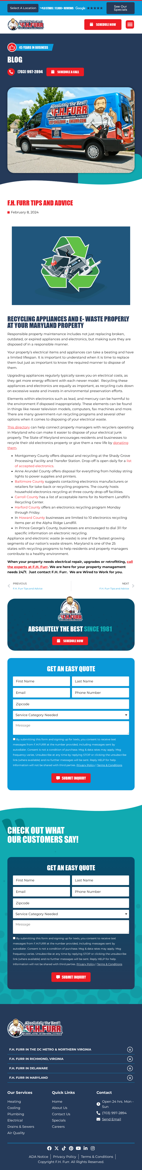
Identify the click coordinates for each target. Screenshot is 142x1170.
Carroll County (26, 497)
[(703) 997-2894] (11, 72)
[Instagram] (92, 1148)
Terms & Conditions (109, 765)
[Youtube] (78, 1148)
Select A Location (23, 8)
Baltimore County (29, 482)
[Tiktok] (64, 1148)
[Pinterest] (71, 1148)
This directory (18, 427)
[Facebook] (49, 1148)
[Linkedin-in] (85, 1148)
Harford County (27, 507)
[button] (130, 24)
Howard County (32, 518)
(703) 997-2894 (30, 71)
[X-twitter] (56, 1148)
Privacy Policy (86, 765)
